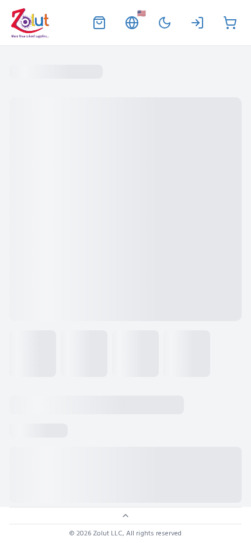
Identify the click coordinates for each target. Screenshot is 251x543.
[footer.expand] (125, 515)
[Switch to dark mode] (164, 22)
